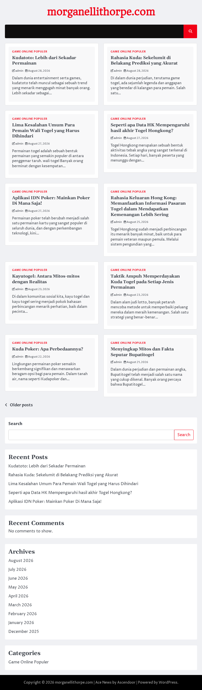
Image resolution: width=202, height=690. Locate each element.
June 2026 (18, 578)
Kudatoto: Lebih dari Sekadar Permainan (46, 466)
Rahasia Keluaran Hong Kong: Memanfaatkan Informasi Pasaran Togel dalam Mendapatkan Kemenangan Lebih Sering (148, 206)
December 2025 (23, 631)
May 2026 (18, 587)
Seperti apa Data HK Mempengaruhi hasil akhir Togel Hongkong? (150, 127)
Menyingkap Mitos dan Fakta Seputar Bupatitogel (142, 352)
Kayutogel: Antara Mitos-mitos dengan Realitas (46, 279)
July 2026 (17, 569)
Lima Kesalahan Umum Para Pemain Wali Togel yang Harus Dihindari (45, 130)
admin (19, 71)
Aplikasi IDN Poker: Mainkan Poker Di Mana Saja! (54, 501)
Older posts (21, 405)
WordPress (168, 682)
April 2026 (18, 596)
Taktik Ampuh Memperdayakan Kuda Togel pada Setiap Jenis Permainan (145, 282)
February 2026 (22, 614)
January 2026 (21, 622)
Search (15, 424)
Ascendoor (126, 682)
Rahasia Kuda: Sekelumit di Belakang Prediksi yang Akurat (144, 60)
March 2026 (20, 605)
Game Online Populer (30, 51)
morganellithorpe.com (101, 12)
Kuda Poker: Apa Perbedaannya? (47, 349)
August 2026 (20, 560)
